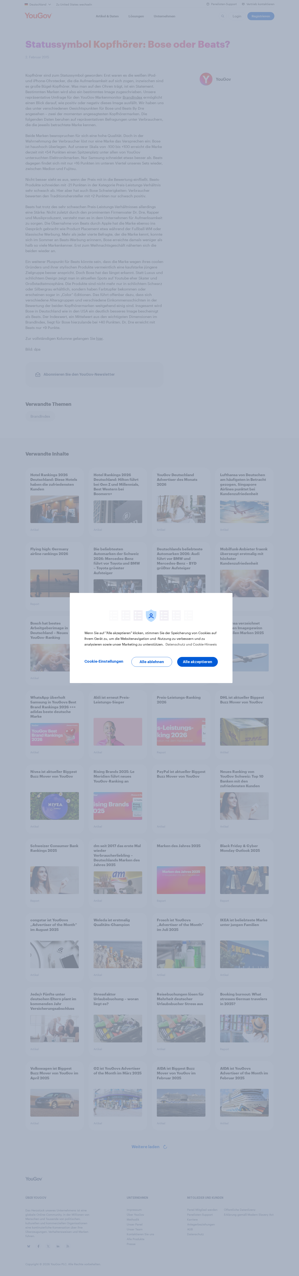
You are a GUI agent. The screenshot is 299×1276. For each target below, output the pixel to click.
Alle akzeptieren (197, 662)
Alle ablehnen (152, 662)
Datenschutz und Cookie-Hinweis (191, 644)
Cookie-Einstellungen (103, 661)
